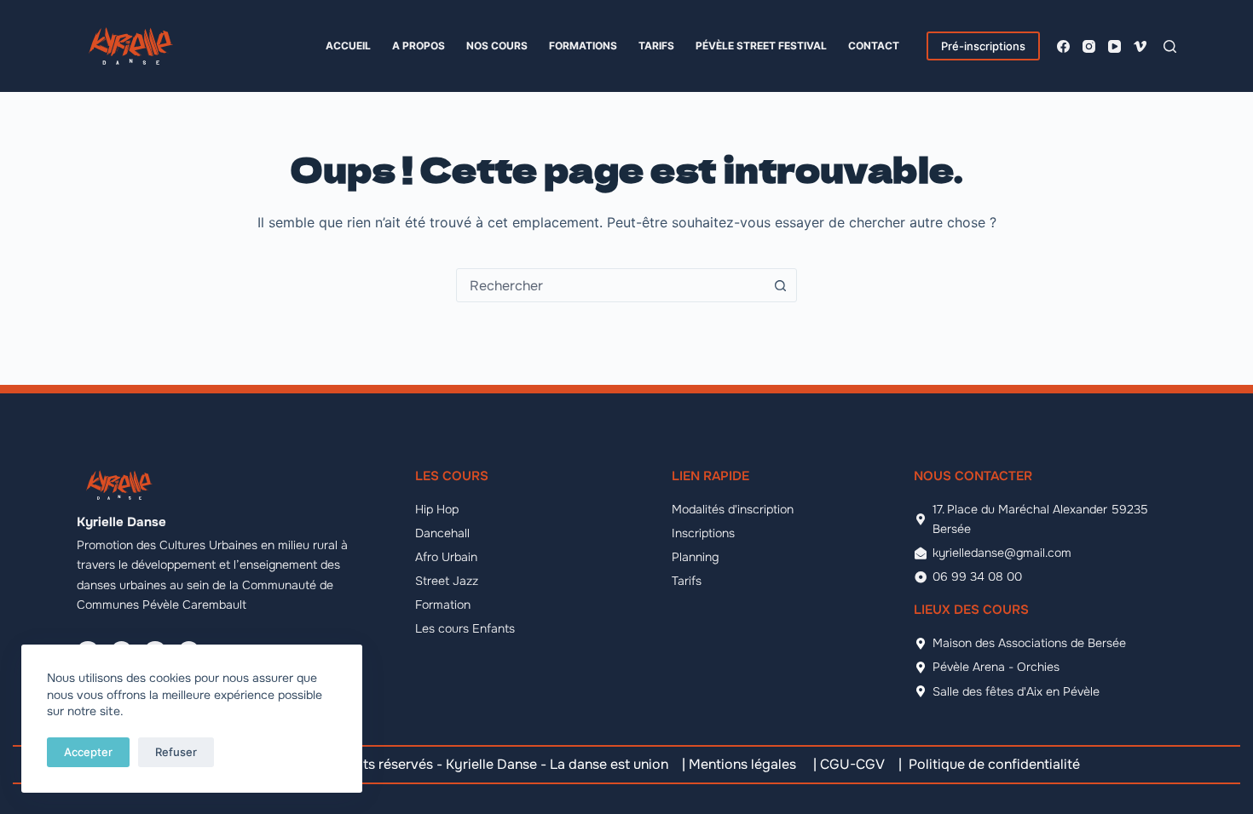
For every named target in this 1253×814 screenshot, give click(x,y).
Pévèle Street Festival (761, 45)
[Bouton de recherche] (780, 285)
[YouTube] (1114, 46)
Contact (873, 45)
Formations (583, 45)
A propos (418, 45)
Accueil (348, 45)
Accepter (88, 752)
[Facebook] (1063, 46)
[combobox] (610, 285)
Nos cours (497, 45)
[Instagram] (1089, 46)
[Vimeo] (1140, 46)
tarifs (656, 45)
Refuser (176, 752)
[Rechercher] (1170, 46)
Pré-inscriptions (983, 46)
